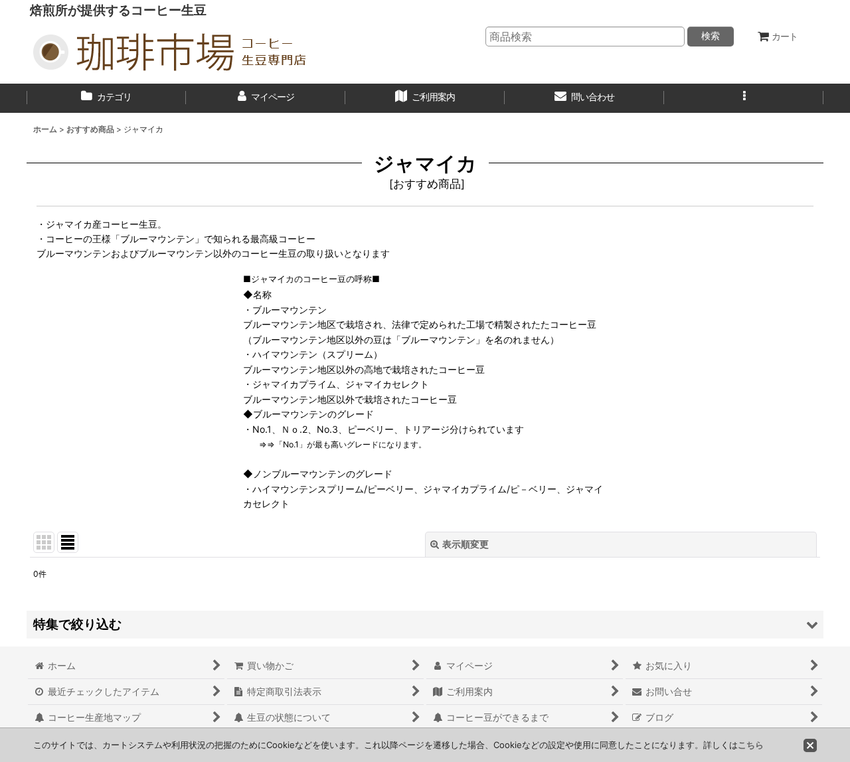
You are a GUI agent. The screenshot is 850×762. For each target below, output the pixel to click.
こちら (751, 744)
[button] (743, 98)
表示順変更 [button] (465, 544)
